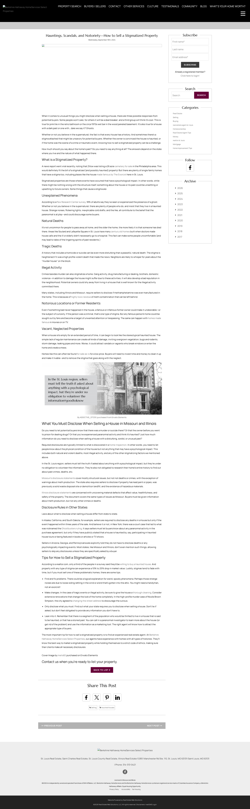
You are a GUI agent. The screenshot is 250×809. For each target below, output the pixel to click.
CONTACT (115, 6)
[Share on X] (97, 697)
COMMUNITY (189, 6)
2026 (180, 188)
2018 (179, 231)
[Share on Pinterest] (107, 697)
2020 (180, 220)
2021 (179, 215)
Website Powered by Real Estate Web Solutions (125, 800)
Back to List (101, 670)
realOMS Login (151, 804)
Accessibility (126, 789)
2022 (180, 209)
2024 (180, 198)
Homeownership (179, 129)
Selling (93, 707)
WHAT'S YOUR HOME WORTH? (227, 6)
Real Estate (177, 113)
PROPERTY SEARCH (69, 6)
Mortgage (177, 144)
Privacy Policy (114, 789)
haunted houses (107, 707)
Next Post (153, 725)
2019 (179, 226)
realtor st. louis (179, 140)
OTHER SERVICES (134, 6)
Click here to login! (190, 75)
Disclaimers (140, 804)
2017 (179, 236)
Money (175, 136)
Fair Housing (136, 789)
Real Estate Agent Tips (182, 132)
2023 (180, 204)
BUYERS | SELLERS (95, 6)
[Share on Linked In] (117, 697)
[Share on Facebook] (86, 697)
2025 (180, 193)
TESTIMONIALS (170, 6)
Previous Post (53, 725)
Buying (175, 121)
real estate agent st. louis (183, 125)
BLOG (203, 6)
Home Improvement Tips (182, 148)
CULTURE (152, 6)
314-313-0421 (129, 764)
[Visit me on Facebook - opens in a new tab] (190, 168)
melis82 (62, 655)
